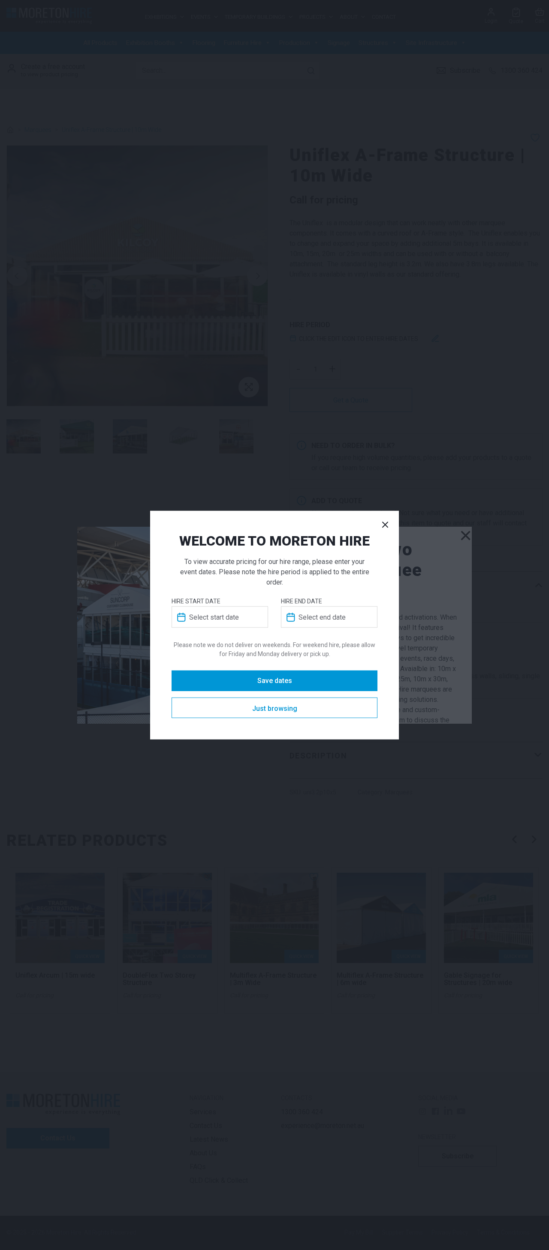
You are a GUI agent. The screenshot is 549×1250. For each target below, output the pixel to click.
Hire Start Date (196, 601)
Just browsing (274, 708)
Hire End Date (301, 601)
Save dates (274, 681)
